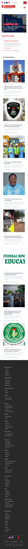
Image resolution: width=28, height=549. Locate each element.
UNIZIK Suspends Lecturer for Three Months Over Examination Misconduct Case (13, 88)
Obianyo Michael (7, 95)
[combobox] (17, 2)
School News (10, 84)
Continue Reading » (7, 48)
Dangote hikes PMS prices (11, 41)
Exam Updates (7, 347)
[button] (24, 7)
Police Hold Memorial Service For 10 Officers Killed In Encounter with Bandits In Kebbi (12, 313)
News (5, 25)
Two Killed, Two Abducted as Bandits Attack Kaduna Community (13, 29)
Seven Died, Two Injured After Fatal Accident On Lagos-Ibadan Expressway (13, 237)
